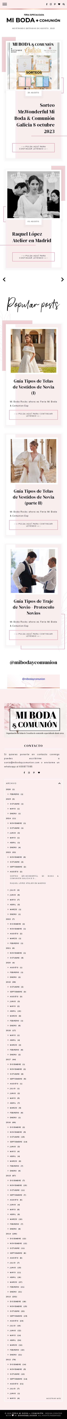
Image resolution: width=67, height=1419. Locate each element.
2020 (10, 963)
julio (14, 890)
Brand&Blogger (27, 1415)
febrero (16, 794)
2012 (10, 1360)
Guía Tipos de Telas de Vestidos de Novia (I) (33, 387)
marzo (15, 909)
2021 (10, 948)
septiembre (18, 867)
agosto (16, 872)
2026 (10, 789)
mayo (14, 809)
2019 (10, 982)
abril (14, 843)
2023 (10, 852)
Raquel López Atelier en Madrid (31, 237)
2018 (10, 1030)
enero (15, 814)
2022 (10, 919)
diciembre (17, 924)
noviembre (17, 823)
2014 (11, 1234)
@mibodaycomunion (33, 679)
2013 (11, 1297)
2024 (10, 818)
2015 (10, 1176)
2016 (10, 1122)
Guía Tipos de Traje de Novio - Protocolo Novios (33, 607)
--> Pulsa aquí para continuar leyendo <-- (33, 148)
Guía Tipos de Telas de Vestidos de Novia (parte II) (33, 497)
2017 (10, 1059)
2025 (10, 799)
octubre (16, 804)
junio (14, 833)
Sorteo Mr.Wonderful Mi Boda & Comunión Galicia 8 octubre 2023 (34, 118)
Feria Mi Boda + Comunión (28, 1413)
